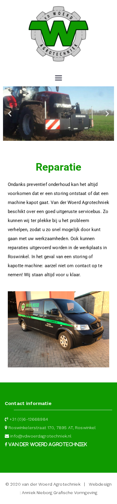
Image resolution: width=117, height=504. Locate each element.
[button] (10, 113)
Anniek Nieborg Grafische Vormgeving (59, 492)
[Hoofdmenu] (58, 78)
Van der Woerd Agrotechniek (47, 444)
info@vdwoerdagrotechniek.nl (40, 436)
